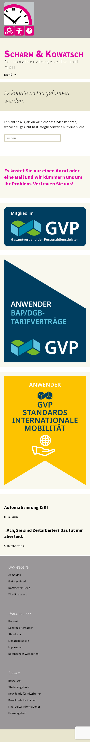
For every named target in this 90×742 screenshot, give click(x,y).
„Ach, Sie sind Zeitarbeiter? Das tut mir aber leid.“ (43, 533)
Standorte (14, 634)
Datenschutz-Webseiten (23, 654)
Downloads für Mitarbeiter (24, 693)
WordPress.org (17, 594)
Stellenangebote (19, 687)
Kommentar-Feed (19, 588)
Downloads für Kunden (22, 700)
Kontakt (13, 621)
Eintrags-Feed (17, 581)
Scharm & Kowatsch (20, 628)
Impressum (15, 647)
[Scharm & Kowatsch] (45, 19)
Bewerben (14, 680)
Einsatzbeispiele (18, 641)
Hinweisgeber (17, 713)
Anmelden (14, 575)
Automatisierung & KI (26, 507)
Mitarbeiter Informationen (24, 706)
